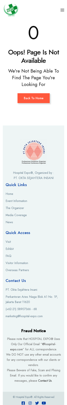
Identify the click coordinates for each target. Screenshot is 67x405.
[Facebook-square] (23, 403)
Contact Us (45, 381)
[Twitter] (37, 403)
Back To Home (33, 98)
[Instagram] (30, 403)
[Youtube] (44, 403)
